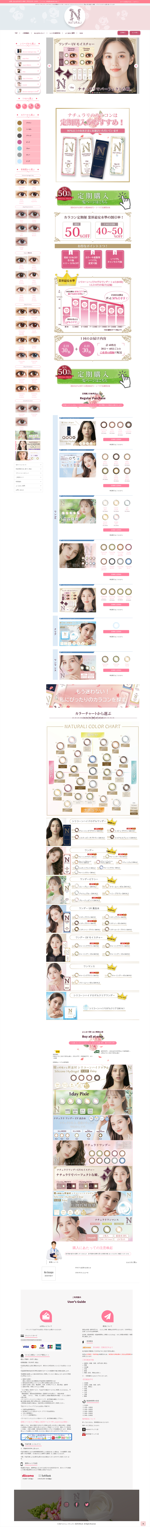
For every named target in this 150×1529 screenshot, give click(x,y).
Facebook (76, 1504)
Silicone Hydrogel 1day (29, 52)
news (81, 33)
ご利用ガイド (28, 477)
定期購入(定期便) (116, 439)
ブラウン (28, 123)
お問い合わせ (28, 490)
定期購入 (123, 32)
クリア (28, 161)
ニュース (85, 1272)
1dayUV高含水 (26, 65)
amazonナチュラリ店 (92, 1429)
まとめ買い (135, 32)
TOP (16, 33)
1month (24, 85)
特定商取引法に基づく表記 (28, 469)
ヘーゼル (28, 129)
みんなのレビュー (39, 33)
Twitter (87, 1504)
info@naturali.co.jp (51, 1)
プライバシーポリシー (28, 473)
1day (23, 72)
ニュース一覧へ (131, 1262)
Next (136, 66)
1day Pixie (25, 58)
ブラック (28, 135)
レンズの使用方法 (55, 33)
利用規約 (28, 481)
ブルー (28, 148)
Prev (49, 66)
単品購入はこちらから (116, 444)
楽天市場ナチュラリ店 (92, 1434)
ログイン (136, 2)
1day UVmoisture (27, 78)
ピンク (28, 142)
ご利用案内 (26, 33)
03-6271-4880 (21, 1)
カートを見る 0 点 (125, 2)
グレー (28, 155)
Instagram (66, 1504)
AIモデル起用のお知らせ (83, 1267)
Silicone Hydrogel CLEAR (30, 91)
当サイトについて (28, 465)
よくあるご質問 (70, 33)
